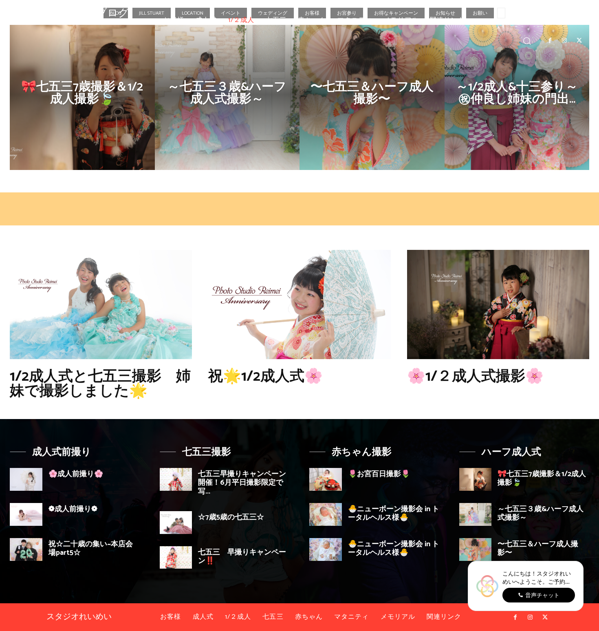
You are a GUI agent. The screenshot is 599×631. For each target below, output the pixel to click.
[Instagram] (564, 40)
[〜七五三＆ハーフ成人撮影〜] (372, 97)
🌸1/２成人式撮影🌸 (475, 376)
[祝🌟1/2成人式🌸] (299, 304)
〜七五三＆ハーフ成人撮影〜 (538, 548)
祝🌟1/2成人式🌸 (265, 376)
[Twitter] (579, 40)
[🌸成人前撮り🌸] (26, 479)
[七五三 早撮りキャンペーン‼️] (176, 557)
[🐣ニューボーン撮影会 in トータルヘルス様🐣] (325, 514)
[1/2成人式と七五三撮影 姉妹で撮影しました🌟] (101, 304)
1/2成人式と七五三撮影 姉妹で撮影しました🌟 (100, 383)
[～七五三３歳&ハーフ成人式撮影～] (227, 97)
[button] (527, 40)
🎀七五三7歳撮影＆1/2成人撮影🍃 (542, 478)
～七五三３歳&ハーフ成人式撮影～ (541, 513)
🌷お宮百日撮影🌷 (379, 474)
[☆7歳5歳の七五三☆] (176, 522)
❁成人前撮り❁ (72, 509)
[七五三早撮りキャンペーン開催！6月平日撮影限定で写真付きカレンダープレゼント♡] (176, 479)
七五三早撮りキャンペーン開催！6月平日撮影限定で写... (242, 483)
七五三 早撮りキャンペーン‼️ (242, 556)
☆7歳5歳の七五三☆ (231, 517)
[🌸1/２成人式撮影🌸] (498, 304)
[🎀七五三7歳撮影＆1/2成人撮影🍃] (82, 97)
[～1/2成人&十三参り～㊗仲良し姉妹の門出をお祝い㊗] (517, 97)
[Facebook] (549, 40)
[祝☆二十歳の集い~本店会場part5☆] (26, 549)
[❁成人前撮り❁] (26, 514)
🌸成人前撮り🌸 (75, 474)
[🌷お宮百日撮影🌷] (325, 479)
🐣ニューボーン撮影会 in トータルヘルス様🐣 (393, 513)
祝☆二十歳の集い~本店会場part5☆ (90, 548)
